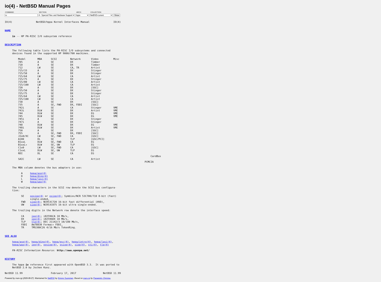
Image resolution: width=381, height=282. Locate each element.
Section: (43, 12)
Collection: (96, 12)
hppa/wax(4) (38, 181)
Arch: (80, 12)
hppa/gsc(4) (60, 241)
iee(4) (36, 216)
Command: (10, 12)
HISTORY (10, 259)
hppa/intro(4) (81, 241)
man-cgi (86, 278)
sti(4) (92, 244)
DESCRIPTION (13, 44)
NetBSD (51, 278)
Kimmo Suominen (65, 278)
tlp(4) (36, 221)
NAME (8, 30)
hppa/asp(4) (38, 173)
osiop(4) (55, 196)
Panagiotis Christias (102, 278)
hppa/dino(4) (39, 176)
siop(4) (35, 201)
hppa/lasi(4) (39, 179)
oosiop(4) (36, 196)
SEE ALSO (11, 236)
